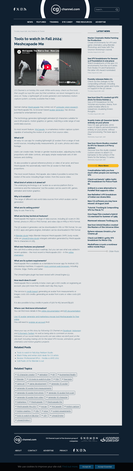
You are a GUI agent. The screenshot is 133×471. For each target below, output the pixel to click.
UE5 (45, 416)
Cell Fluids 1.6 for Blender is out (30, 361)
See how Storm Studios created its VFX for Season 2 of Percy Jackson (102, 145)
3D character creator (26, 375)
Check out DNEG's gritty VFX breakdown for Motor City (101, 239)
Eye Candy (67, 22)
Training (54, 22)
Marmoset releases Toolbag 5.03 (103, 221)
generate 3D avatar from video (30, 397)
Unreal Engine (57, 416)
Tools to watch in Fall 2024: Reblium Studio (35, 352)
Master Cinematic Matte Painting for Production (103, 39)
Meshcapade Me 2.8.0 (26, 406)
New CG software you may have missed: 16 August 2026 (102, 202)
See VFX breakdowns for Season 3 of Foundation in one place (103, 59)
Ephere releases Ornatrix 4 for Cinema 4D (102, 232)
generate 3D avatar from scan (61, 393)
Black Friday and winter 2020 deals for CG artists (38, 355)
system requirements (62, 411)
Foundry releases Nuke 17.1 (100, 79)
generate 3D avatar (59, 384)
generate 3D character (58, 397)
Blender (20, 379)
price (46, 411)
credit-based (32, 291)
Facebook (67, 330)
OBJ (37, 411)
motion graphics (24, 411)
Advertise (100, 22)
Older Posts (114, 251)
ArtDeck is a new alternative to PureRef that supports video (102, 189)
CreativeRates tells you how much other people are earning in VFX (103, 172)
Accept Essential (105, 467)
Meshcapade (33, 107)
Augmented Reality (67, 375)
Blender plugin (22, 235)
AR (53, 375)
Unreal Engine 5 (23, 420)
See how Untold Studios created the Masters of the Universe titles (103, 226)
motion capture (72, 406)
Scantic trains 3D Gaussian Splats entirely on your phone (103, 121)
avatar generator (57, 110)
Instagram (76, 330)
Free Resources (84, 22)
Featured (41, 22)
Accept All (86, 467)
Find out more (70, 466)
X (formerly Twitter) (26, 333)
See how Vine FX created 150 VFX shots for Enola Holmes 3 (103, 98)
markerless (21, 402)
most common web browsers (56, 266)
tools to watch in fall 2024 (28, 416)
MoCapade (40, 129)
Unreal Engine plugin (30, 238)
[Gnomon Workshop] (109, 439)
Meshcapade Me (54, 402)
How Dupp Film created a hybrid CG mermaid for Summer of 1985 (103, 215)
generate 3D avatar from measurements (34, 388)
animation (43, 375)
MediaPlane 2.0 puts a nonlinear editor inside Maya (102, 245)
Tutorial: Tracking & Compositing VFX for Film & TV (103, 209)
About (18, 450)
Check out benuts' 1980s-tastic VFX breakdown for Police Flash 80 (102, 181)
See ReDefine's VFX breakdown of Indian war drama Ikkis (102, 195)
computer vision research (67, 107)
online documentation (50, 311)
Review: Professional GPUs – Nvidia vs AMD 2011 (38, 358)
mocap (44, 406)
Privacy (64, 450)
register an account (37, 322)
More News (103, 166)
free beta (68, 379)
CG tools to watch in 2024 (39, 379)
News (30, 22)
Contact (32, 450)
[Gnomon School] (89, 439)
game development (37, 384)
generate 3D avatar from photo (30, 393)
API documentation (72, 311)
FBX (57, 379)
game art (21, 384)
